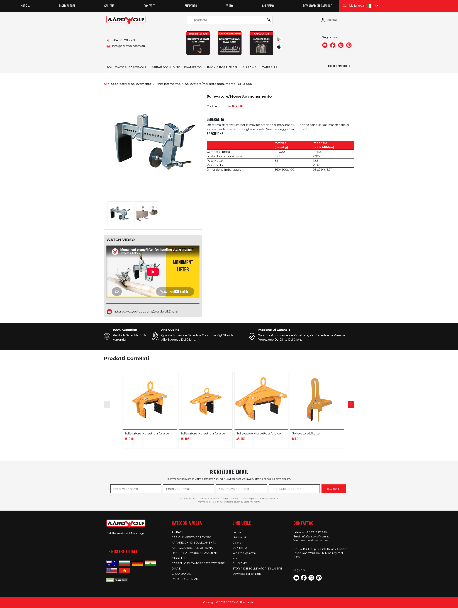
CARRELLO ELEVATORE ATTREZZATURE (198, 563)
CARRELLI (269, 67)
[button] (351, 404)
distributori (67, 6)
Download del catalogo (317, 6)
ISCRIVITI (333, 489)
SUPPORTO (191, 6)
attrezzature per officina (192, 547)
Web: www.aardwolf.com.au (310, 540)
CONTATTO (149, 6)
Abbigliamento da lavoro (191, 537)
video (229, 6)
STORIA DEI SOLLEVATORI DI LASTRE (257, 568)
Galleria (109, 6)
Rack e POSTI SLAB (222, 67)
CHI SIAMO (268, 6)
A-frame (249, 67)
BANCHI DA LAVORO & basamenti (195, 553)
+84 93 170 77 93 (124, 40)
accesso (332, 19)
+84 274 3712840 (316, 532)
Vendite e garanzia (244, 553)
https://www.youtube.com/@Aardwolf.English (146, 311)
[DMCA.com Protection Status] (117, 580)
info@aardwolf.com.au (128, 46)
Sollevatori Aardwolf (126, 67)
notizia (25, 6)
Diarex (177, 568)
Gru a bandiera (183, 573)
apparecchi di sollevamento (177, 67)
